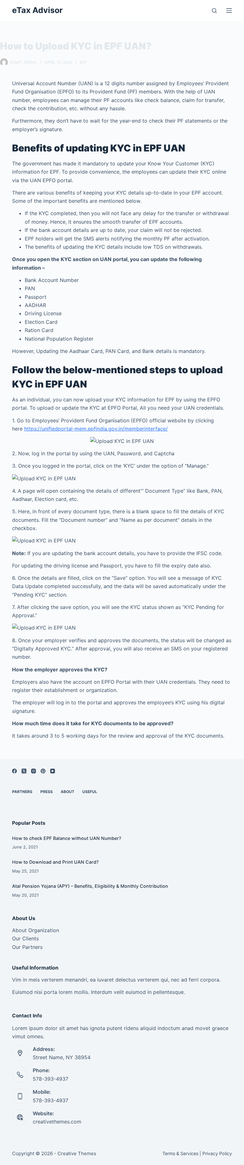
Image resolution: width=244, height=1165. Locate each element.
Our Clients (25, 938)
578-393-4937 (50, 1079)
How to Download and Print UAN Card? (55, 862)
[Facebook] (14, 771)
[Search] (214, 10)
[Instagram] (33, 771)
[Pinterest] (43, 771)
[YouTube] (52, 771)
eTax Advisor (37, 10)
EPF (83, 62)
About (67, 791)
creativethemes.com (57, 1121)
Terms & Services (180, 1153)
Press (46, 791)
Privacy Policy (217, 1153)
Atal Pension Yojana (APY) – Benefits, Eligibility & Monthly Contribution (90, 886)
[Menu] (229, 10)
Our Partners (27, 947)
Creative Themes (77, 1153)
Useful (89, 791)
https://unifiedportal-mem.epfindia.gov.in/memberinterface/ (96, 429)
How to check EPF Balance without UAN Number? (66, 838)
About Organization (35, 930)
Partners (22, 791)
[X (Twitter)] (24, 771)
